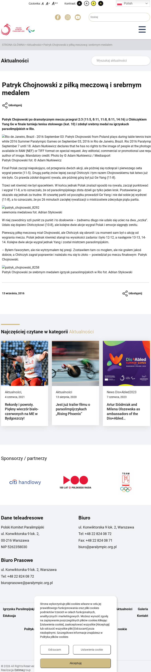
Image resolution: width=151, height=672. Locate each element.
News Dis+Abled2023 (121, 392)
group (23, 670)
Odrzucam (54, 649)
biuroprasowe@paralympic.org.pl (27, 583)
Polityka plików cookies (54, 636)
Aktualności (34, 44)
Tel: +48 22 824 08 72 (94, 534)
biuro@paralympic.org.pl (97, 547)
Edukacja (9, 616)
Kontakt (142, 616)
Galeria (143, 609)
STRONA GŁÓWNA (13, 44)
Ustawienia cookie (92, 649)
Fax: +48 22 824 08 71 (95, 540)
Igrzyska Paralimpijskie (19, 609)
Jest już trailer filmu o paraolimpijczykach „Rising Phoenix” (73, 409)
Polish (128, 3)
